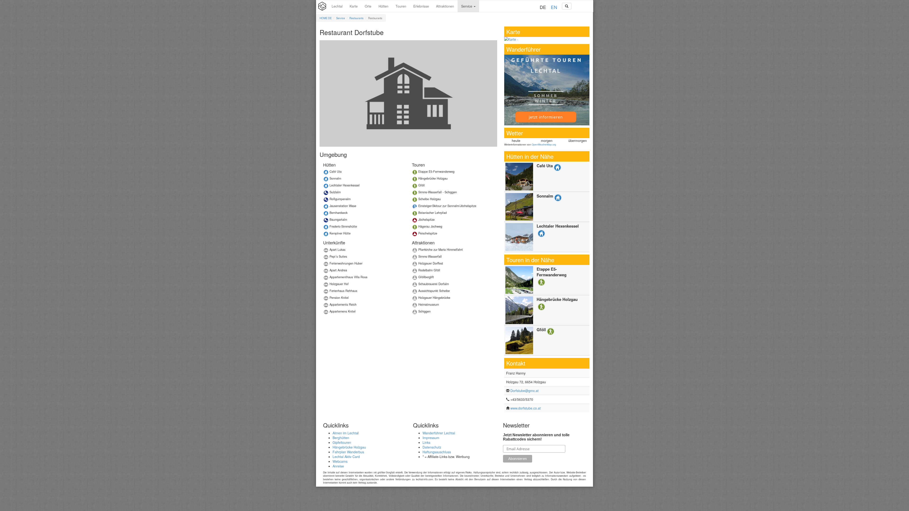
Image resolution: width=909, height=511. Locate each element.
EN (554, 7)
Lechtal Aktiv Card (346, 456)
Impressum (431, 437)
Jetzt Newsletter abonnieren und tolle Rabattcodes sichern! (536, 437)
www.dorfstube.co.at (525, 408)
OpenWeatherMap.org (544, 144)
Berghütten (341, 437)
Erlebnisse (421, 6)
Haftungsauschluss (437, 451)
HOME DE (326, 18)
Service (467, 6)
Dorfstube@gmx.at (524, 390)
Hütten (383, 6)
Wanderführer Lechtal (439, 433)
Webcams (340, 461)
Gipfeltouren (342, 442)
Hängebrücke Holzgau (349, 447)
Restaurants (356, 18)
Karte (354, 6)
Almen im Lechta (345, 433)
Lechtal (337, 6)
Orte (368, 6)
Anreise (338, 466)
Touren (401, 6)
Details (364, 172)
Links (426, 442)
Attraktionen (445, 6)
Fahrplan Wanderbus (348, 451)
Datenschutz (432, 447)
